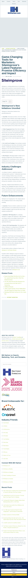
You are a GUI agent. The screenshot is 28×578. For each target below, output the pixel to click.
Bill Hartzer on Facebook (8, 478)
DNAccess (5, 452)
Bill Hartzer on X (6, 465)
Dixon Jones (5, 442)
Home (3, 48)
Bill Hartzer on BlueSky (8, 468)
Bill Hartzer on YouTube (8, 481)
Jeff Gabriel (5, 435)
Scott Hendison (6, 439)
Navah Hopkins (6, 448)
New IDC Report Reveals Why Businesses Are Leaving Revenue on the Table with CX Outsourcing (14, 283)
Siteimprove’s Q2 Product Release (9, 250)
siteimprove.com (16, 269)
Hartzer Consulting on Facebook (9, 475)
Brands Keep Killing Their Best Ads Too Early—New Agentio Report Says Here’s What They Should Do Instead (14, 278)
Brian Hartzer (6, 445)
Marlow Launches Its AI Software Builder (11, 514)
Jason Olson (5, 458)
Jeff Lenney (5, 432)
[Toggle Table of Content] (9, 101)
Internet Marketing (10, 48)
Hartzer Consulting (17, 337)
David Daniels (6, 422)
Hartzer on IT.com (6, 455)
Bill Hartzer (14, 10)
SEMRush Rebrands (8, 286)
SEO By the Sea (6, 429)
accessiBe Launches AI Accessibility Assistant (12, 522)
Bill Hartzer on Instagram (8, 472)
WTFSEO (5, 426)
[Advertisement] (14, 33)
